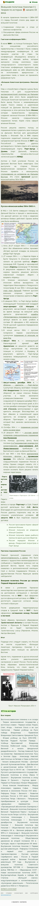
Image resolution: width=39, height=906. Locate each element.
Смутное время (29, 780)
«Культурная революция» (12, 883)
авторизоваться (6, 895)
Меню (35, 2)
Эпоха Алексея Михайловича (16, 785)
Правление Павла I (18, 812)
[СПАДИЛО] (9, 2)
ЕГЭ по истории (8, 711)
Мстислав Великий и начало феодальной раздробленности (19, 748)
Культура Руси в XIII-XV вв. (13, 770)
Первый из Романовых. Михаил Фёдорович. (19, 783)
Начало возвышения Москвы (15, 762)
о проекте (15, 902)
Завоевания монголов (23, 754)
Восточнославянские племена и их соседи (19, 720)
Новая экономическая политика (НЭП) (18, 873)
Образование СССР (28, 870)
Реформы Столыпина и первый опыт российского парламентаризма (19, 851)
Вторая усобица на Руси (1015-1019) (19, 738)
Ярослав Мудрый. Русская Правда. (18, 741)
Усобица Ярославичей (12, 743)
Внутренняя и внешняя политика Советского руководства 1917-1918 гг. (19, 864)
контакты (23, 902)
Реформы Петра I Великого (14, 793)
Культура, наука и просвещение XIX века (19, 844)
